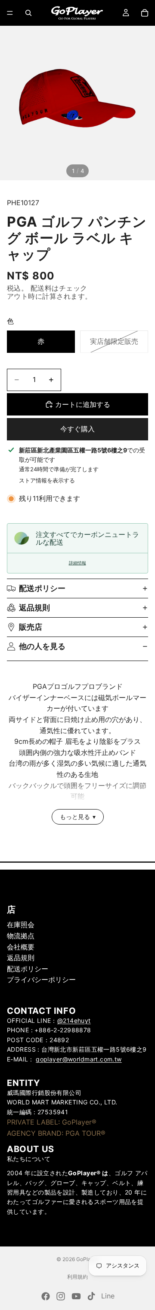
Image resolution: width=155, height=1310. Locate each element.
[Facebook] (45, 1296)
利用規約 (77, 1277)
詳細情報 (77, 563)
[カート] (144, 12)
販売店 (30, 626)
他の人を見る (42, 646)
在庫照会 (20, 924)
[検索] (28, 12)
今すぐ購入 (77, 429)
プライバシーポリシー (41, 979)
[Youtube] (76, 1296)
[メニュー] (10, 13)
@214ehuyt (74, 1020)
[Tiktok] (91, 1296)
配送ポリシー (42, 588)
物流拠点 (20, 935)
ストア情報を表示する (47, 480)
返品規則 (34, 607)
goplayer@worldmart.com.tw (79, 1058)
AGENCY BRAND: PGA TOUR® (56, 1132)
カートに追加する (82, 404)
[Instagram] (61, 1296)
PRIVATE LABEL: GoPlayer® (51, 1122)
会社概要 (20, 946)
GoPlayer (87, 1259)
